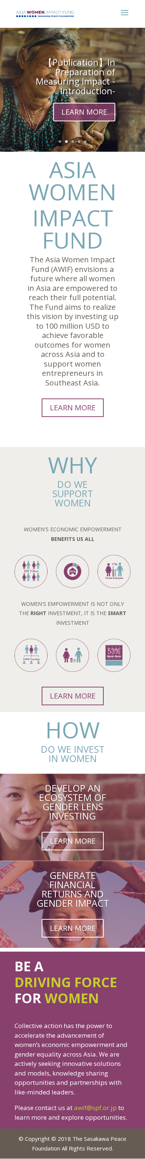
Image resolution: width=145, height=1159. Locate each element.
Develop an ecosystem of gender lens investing (72, 802)
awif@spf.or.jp (95, 1107)
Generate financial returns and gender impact (72, 889)
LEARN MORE (84, 112)
